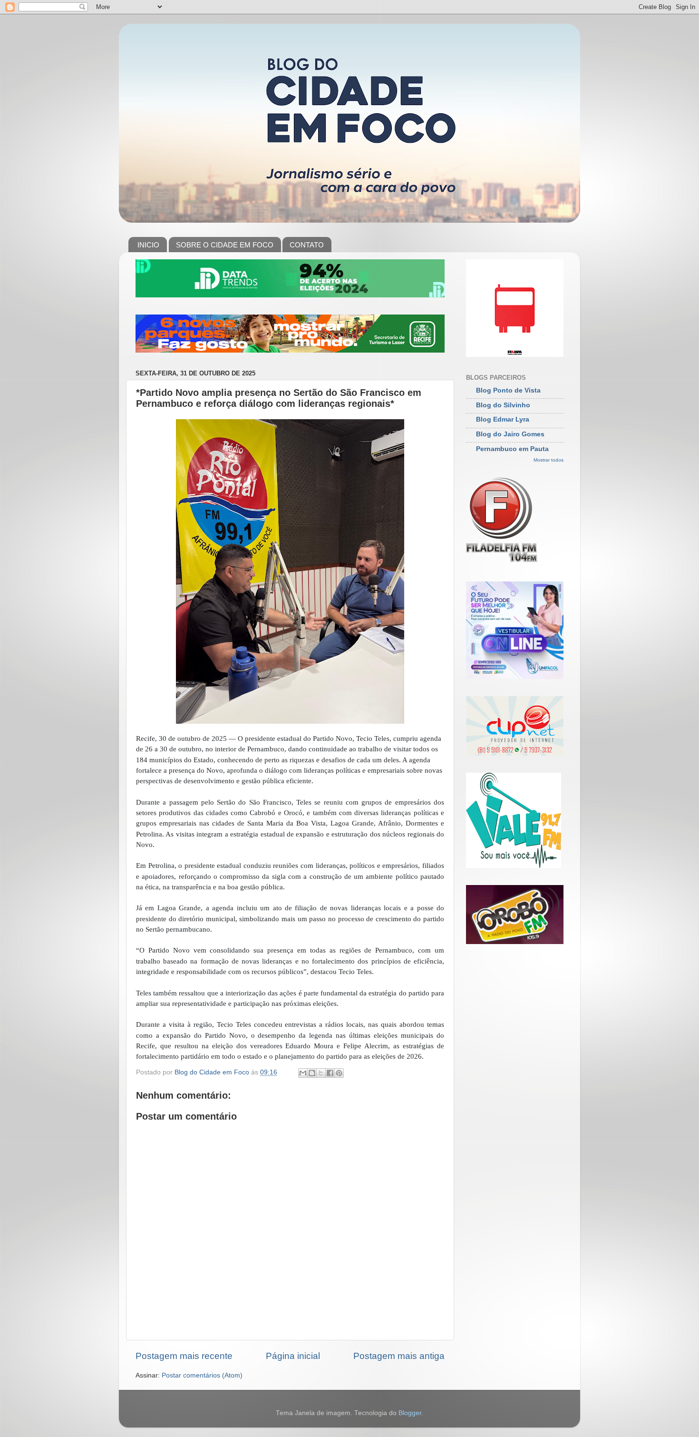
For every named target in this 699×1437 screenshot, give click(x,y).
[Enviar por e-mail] (303, 1073)
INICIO (148, 245)
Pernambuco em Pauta (512, 449)
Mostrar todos (548, 460)
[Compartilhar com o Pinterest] (339, 1073)
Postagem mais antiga (399, 1356)
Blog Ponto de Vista (508, 390)
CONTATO (307, 245)
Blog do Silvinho (503, 405)
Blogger (409, 1413)
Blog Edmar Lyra (502, 419)
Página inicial (293, 1356)
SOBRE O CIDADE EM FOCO (224, 245)
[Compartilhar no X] (321, 1073)
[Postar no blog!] (312, 1073)
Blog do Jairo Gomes (510, 434)
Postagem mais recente (184, 1356)
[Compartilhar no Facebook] (330, 1073)
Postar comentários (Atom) (202, 1375)
